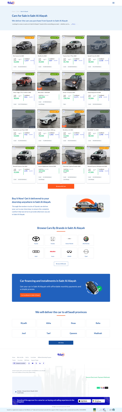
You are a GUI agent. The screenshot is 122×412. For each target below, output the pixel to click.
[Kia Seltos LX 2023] (73, 118)
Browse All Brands (61, 263)
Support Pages (34, 360)
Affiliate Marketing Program (44, 357)
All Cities (61, 342)
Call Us (27, 357)
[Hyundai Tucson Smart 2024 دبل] (48, 118)
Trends (14, 360)
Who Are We (20, 357)
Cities (17, 11)
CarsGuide (33, 357)
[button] (14, 37)
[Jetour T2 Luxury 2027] (73, 81)
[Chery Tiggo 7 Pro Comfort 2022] (23, 81)
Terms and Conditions (17, 372)
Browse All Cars (61, 186)
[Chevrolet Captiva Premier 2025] (73, 155)
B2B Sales (26, 360)
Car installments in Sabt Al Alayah (30, 295)
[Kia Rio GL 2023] (48, 44)
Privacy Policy (26, 372)
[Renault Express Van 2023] (23, 155)
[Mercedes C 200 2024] (48, 81)
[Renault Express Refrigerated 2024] (98, 155)
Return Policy (32, 372)
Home (13, 11)
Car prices (20, 360)
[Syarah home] (11, 3)
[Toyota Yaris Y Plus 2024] (73, 44)
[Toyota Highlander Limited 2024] (48, 155)
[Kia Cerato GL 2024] (23, 44)
